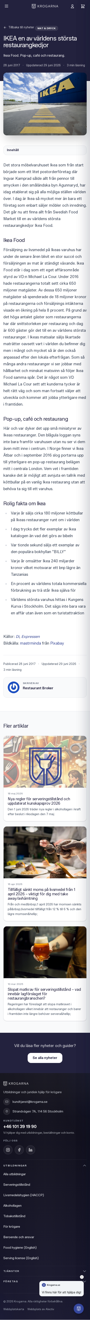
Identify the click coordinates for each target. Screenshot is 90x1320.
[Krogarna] (45, 6)
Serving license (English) (21, 1258)
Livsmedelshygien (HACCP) (23, 1195)
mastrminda (30, 643)
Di (17, 636)
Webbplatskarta (13, 1309)
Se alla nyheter (45, 1058)
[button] (79, 1309)
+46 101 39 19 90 (20, 1126)
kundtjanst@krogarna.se (30, 1102)
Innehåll (13, 150)
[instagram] (8, 1149)
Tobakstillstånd (14, 1216)
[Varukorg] (83, 6)
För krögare (11, 1227)
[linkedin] (30, 1149)
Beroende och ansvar (18, 1237)
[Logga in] (72, 6)
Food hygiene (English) (20, 1247)
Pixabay (57, 643)
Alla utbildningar (14, 1174)
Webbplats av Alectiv (40, 1309)
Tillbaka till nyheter (21, 27)
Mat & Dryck (46, 28)
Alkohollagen (12, 1206)
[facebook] (19, 1149)
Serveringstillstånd (16, 1185)
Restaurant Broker (38, 688)
